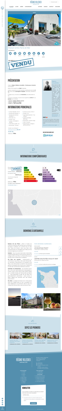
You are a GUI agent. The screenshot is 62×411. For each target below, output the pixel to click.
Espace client (24, 378)
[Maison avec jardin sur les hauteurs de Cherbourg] (28, 336)
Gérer (21, 6)
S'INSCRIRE (33, 403)
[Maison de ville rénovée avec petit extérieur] (16, 336)
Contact (51, 6)
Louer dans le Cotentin (40, 381)
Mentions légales (40, 409)
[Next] (59, 28)
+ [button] (9, 191)
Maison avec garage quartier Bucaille (40, 341)
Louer (16, 6)
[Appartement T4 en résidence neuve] (53, 336)
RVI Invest (40, 371)
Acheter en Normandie (40, 377)
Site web (36, 251)
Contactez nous (12, 185)
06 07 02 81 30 (55, 114)
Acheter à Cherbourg (40, 378)
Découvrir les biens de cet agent (50, 125)
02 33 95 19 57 (55, 116)
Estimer (40, 6)
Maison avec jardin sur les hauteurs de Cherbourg (27, 341)
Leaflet (59, 214)
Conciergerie (28, 6)
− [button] (9, 193)
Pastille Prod (40, 373)
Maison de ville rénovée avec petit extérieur (15, 341)
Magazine (57, 6)
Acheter (11, 6)
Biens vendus (24, 377)
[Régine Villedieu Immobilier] (36, 2)
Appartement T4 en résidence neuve (52, 341)
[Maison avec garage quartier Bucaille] (40, 336)
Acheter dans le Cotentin (40, 375)
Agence (45, 6)
